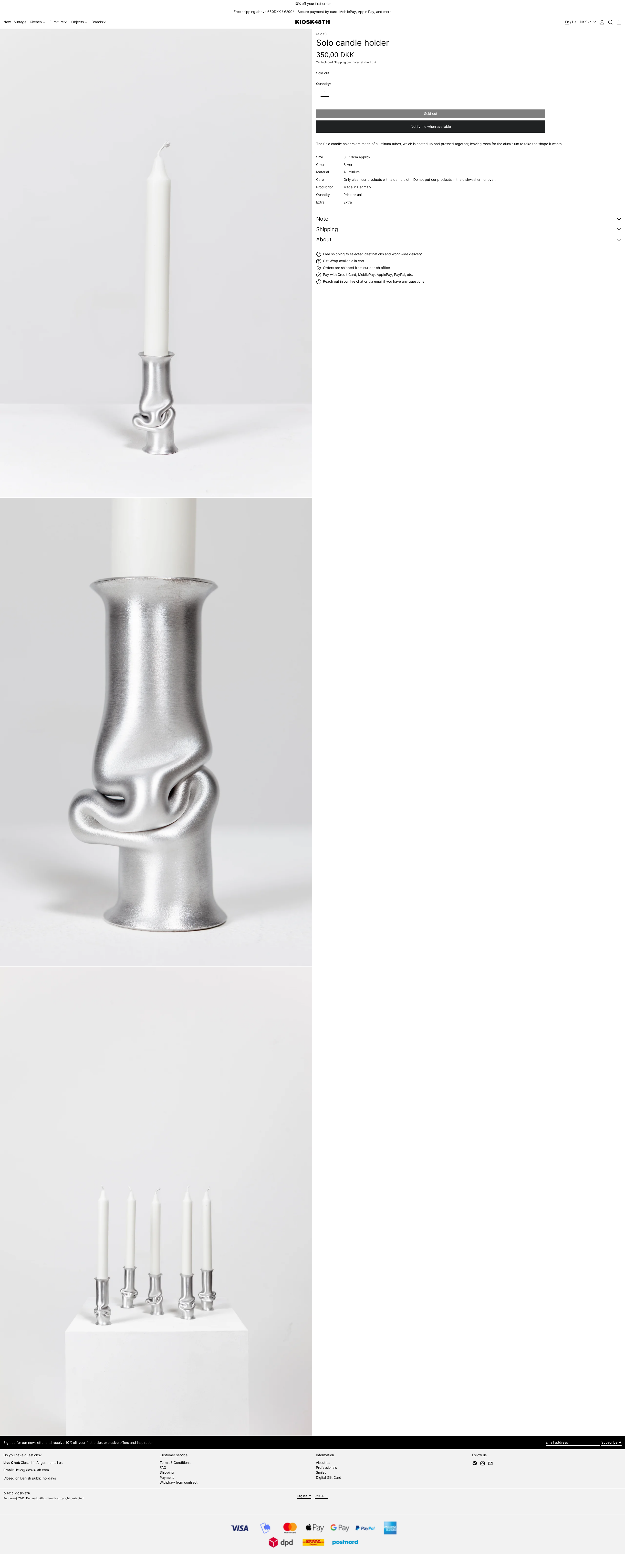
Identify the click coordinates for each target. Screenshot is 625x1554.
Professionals (326, 1467)
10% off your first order (312, 3)
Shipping (340, 62)
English (302, 1495)
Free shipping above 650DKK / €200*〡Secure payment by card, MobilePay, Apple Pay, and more (312, 12)
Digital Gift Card (328, 1477)
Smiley (321, 1472)
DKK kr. (586, 22)
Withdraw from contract (179, 1482)
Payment (167, 1477)
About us (323, 1462)
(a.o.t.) (321, 34)
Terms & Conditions (175, 1462)
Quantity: (323, 84)
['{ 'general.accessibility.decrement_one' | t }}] (317, 92)
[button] (610, 22)
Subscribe (609, 1442)
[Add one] (332, 92)
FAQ (163, 1467)
